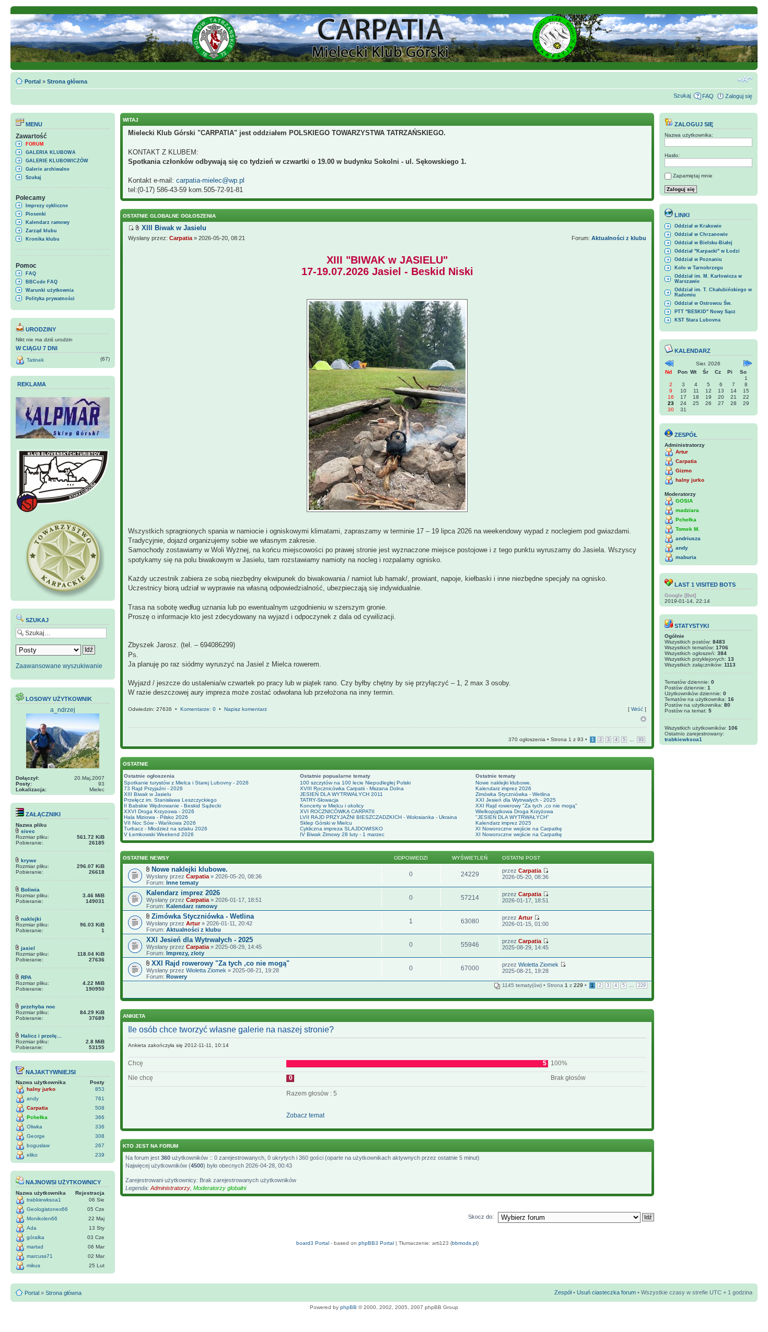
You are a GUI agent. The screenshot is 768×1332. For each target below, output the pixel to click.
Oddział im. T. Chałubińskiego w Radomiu (713, 292)
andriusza (688, 538)
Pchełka (37, 1117)
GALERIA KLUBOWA (51, 152)
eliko (32, 1155)
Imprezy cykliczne (47, 205)
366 (99, 1117)
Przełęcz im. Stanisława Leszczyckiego (170, 800)
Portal (33, 81)
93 (641, 739)
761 (99, 1098)
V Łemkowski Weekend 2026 (159, 834)
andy (33, 1098)
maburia (686, 557)
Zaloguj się (738, 96)
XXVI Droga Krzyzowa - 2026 (159, 811)
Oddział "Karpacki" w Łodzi (707, 251)
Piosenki (36, 214)
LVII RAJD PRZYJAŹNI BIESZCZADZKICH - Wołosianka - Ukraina (378, 817)
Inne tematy (182, 882)
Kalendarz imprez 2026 (503, 788)
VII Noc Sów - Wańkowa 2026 (160, 823)
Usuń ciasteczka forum (606, 1292)
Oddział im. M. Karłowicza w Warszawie (708, 278)
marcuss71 (40, 1256)
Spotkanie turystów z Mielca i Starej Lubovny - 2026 (186, 783)
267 (99, 1145)
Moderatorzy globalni (219, 1188)
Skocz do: (481, 1217)
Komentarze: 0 (198, 709)
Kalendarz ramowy (47, 222)
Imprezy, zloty (185, 953)
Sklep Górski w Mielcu (326, 823)
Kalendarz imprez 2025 (503, 823)
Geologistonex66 (47, 1209)
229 (642, 985)
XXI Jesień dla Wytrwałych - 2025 (515, 800)
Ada (32, 1228)
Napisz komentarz (245, 709)
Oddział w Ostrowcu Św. (703, 303)
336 (99, 1126)
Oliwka (34, 1126)
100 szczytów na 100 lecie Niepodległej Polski (355, 783)
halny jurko (41, 1089)
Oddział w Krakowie (698, 226)
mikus (33, 1265)
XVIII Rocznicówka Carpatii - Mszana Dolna (352, 788)
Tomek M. (688, 529)
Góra (643, 719)
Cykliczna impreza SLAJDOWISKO (341, 828)
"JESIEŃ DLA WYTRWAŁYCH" (512, 817)
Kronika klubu (43, 239)
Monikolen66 (42, 1218)
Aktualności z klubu (618, 238)
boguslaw (38, 1145)
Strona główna (67, 81)
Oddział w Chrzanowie (701, 234)
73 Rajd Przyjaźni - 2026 (153, 788)
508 (99, 1108)
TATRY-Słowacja (319, 800)
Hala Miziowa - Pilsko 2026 (156, 817)
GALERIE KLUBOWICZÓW (57, 160)
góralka (35, 1237)
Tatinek (35, 360)
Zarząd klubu (41, 230)
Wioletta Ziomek (206, 970)
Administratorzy (170, 1188)
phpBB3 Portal (376, 1243)
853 (99, 1089)
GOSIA (684, 501)
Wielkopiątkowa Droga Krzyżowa (514, 811)
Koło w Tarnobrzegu (698, 267)
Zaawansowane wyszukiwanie (59, 666)
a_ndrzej (62, 709)
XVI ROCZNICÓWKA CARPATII (337, 811)
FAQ (708, 96)
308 (99, 1136)
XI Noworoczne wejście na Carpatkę (518, 828)
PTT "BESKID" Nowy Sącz (705, 311)
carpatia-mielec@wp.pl (210, 180)
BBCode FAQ (41, 281)
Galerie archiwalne (47, 169)
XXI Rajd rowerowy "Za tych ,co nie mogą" (526, 805)
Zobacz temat (305, 1115)
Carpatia (37, 1108)
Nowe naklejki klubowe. (503, 783)
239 (99, 1155)
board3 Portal (312, 1243)
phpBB (348, 1307)
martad (35, 1247)
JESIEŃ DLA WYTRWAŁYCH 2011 (341, 794)
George (36, 1136)
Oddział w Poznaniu (698, 259)
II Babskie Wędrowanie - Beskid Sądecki (172, 805)
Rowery (176, 976)
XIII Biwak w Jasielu (147, 794)
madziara (687, 510)
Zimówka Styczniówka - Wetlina (512, 794)
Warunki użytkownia (50, 290)
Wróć (637, 709)
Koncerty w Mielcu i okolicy (332, 805)
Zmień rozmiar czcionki (744, 79)
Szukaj (682, 95)
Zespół (563, 1292)
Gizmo (684, 470)
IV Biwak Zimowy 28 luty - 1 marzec (342, 834)
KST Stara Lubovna (697, 320)
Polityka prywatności (50, 298)
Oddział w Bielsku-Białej (703, 242)
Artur (193, 923)
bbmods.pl (464, 1243)
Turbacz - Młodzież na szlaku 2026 (165, 828)
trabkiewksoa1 (44, 1200)
